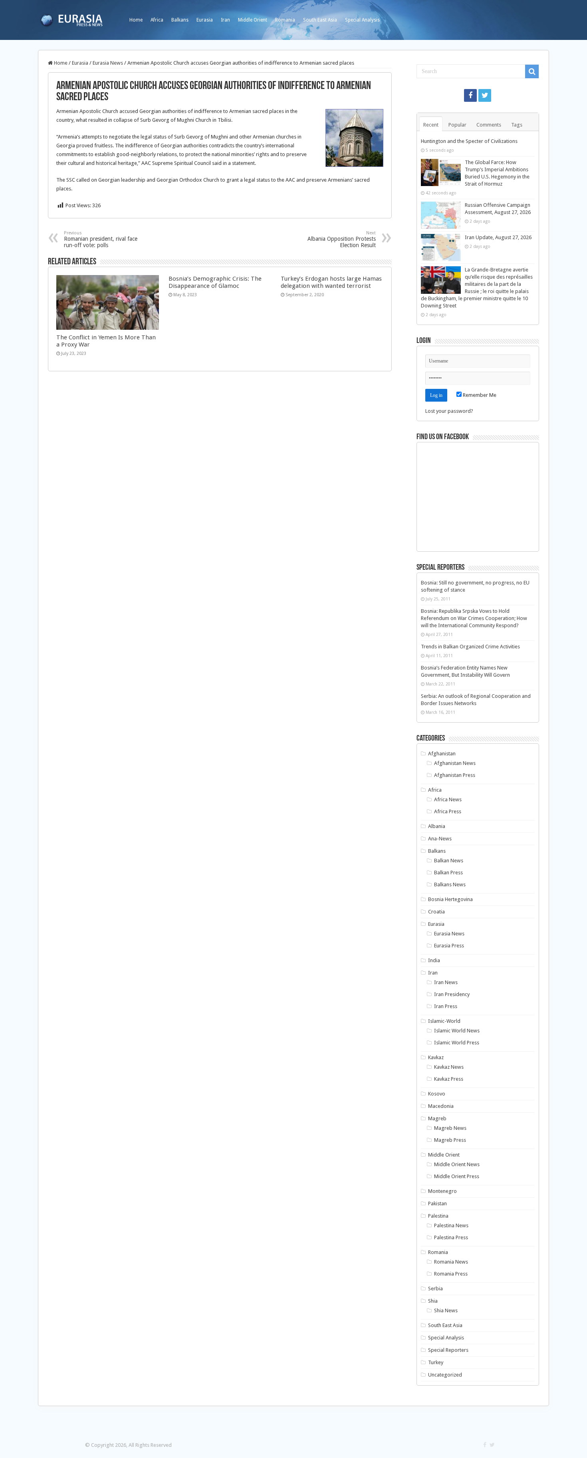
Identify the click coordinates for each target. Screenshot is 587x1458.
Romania (285, 20)
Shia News (446, 1310)
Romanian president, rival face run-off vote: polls (100, 239)
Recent (430, 125)
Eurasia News (108, 63)
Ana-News (440, 839)
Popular (457, 125)
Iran (225, 20)
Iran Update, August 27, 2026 (498, 237)
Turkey (435, 1362)
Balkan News (448, 861)
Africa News (448, 799)
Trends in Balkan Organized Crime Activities (470, 647)
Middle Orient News (457, 1164)
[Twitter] (484, 95)
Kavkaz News (449, 1067)
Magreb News (450, 1128)
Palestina (438, 1216)
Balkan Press (448, 873)
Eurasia (204, 20)
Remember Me (479, 395)
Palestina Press (451, 1237)
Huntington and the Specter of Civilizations (469, 141)
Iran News (446, 982)
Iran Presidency (452, 994)
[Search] (532, 71)
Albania (436, 826)
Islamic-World (444, 1021)
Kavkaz (436, 1057)
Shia (433, 1301)
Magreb (437, 1118)
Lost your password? (449, 411)
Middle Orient (252, 20)
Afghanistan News (455, 763)
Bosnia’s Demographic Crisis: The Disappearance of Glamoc (215, 282)
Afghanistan (442, 754)
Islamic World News (457, 1031)
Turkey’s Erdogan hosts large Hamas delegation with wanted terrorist (331, 282)
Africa (157, 20)
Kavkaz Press (448, 1079)
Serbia (435, 1289)
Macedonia (441, 1106)
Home (136, 20)
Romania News (451, 1262)
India (434, 960)
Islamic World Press (456, 1043)
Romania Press (451, 1274)
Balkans (179, 20)
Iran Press (445, 1006)
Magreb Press (450, 1140)
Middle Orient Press (456, 1176)
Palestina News (451, 1225)
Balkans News (450, 884)
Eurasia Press (449, 946)
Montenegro (442, 1191)
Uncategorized (445, 1375)
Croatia (436, 912)
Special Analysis (362, 20)
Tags (516, 125)
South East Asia (320, 20)
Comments (488, 125)
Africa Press (447, 811)
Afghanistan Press (454, 775)
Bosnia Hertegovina (450, 899)
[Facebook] (470, 95)
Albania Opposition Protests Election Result (341, 239)
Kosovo (436, 1094)
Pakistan (437, 1203)
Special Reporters (448, 1350)
